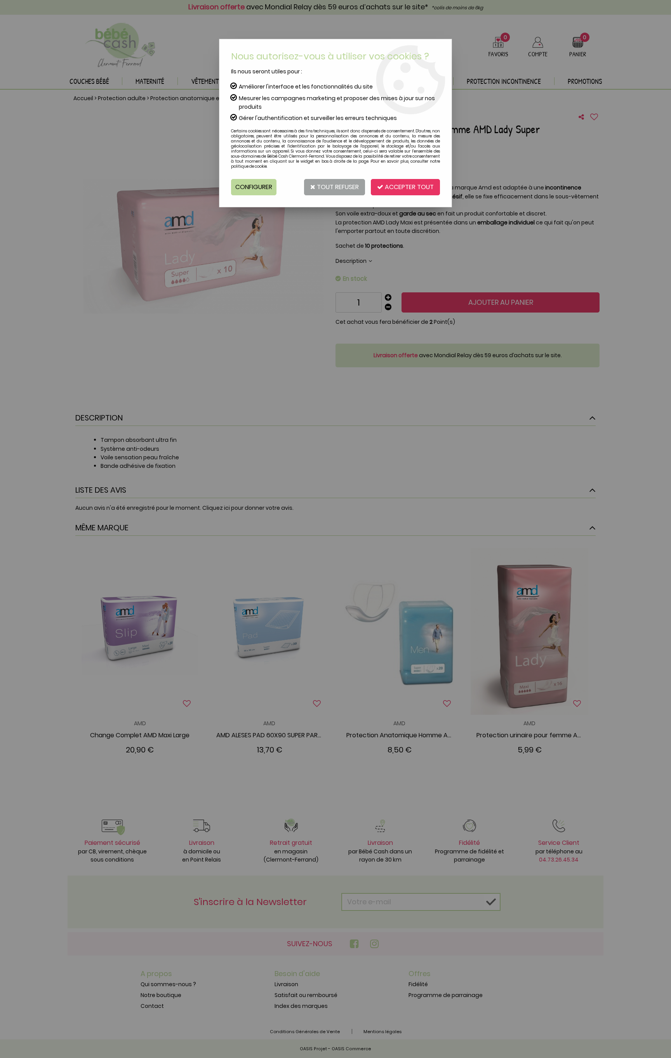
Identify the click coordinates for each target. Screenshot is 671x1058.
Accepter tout (408, 186)
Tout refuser (337, 186)
